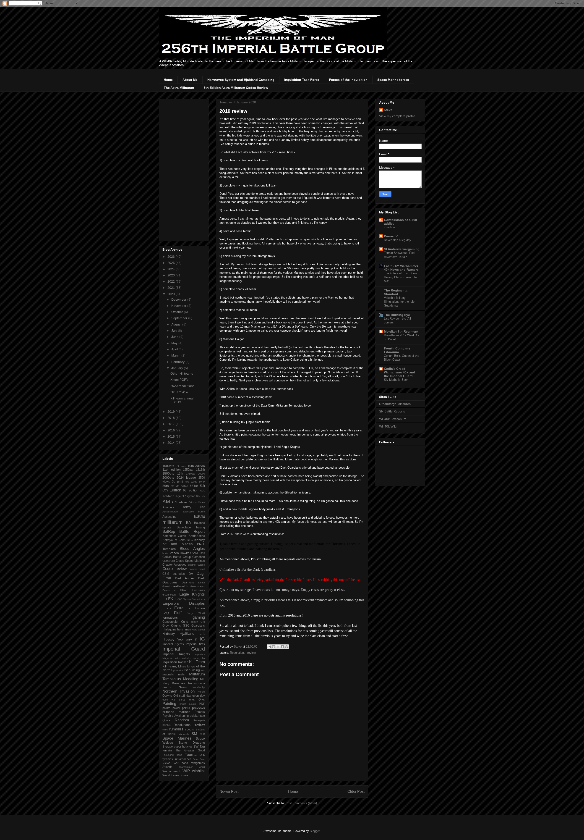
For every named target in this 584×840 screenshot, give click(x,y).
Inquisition (169, 662)
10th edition (196, 466)
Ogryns (167, 695)
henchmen (184, 629)
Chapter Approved (174, 564)
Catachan (198, 557)
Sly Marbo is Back (396, 379)
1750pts (190, 473)
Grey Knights (171, 625)
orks (192, 699)
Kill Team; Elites (174, 666)
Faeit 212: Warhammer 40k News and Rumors (401, 267)
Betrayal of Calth (173, 540)
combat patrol (197, 569)
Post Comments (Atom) (301, 803)
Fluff (178, 613)
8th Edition (171, 490)
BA (188, 522)
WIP (186, 771)
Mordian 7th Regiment (401, 331)
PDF (202, 704)
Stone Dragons (192, 742)
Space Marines (176, 738)
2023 (171, 275)
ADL (202, 490)
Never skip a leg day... (399, 240)
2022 (171, 281)
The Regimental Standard (396, 292)
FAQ (165, 613)
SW (195, 746)
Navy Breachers (173, 683)
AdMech (168, 496)
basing (200, 527)
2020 (171, 294)
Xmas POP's (179, 379)
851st (194, 486)
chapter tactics (196, 564)
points (166, 708)
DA (191, 573)
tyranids (167, 759)
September (179, 318)
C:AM (194, 553)
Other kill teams (181, 373)
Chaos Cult (168, 560)
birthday (199, 540)
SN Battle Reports (392, 411)
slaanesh (184, 734)
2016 (171, 430)
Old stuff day (182, 695)
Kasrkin (183, 662)
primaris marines (176, 712)
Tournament (195, 754)
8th (202, 485)
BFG (190, 540)
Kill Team (197, 662)
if (196, 639)
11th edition (171, 469)
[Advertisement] (183, 168)
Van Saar (199, 759)
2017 (171, 424)
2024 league (186, 477)
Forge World (196, 613)
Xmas (184, 775)
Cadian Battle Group (176, 557)
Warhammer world (192, 767)
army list (194, 507)
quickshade (197, 715)
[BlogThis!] (273, 646)
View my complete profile (397, 116)
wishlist (198, 771)
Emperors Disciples (183, 603)
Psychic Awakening (175, 715)
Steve (388, 110)
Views (166, 763)
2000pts (168, 477)
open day (198, 695)
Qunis (166, 720)
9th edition (191, 490)
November (179, 305)
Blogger (315, 831)
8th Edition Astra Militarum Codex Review (236, 87)
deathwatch (180, 586)
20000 (201, 473)
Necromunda (196, 683)
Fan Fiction (196, 608)
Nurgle (201, 691)
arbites (183, 502)
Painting (169, 703)
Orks (201, 699)
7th (172, 486)
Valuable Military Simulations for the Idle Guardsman (399, 301)
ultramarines (183, 759)
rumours (176, 729)
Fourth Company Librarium (397, 350)
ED (164, 599)
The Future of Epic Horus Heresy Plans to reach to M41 (400, 277)
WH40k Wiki (387, 426)
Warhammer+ (171, 771)
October (177, 312)
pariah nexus (188, 704)
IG (202, 639)
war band (181, 763)
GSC (186, 625)
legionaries (177, 670)
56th (165, 486)
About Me (190, 79)
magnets (168, 674)
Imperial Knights (176, 654)
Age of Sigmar (185, 496)
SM (194, 734)
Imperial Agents (173, 644)
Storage (167, 746)
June (175, 337)
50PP (202, 481)
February (178, 362)
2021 (171, 287)
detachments (197, 586)
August (176, 324)
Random (182, 720)
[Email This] (269, 646)
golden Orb (198, 621)
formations (170, 617)
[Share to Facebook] (282, 646)
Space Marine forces (393, 79)
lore (203, 670)
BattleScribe (197, 536)
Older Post (356, 791)
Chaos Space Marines (190, 560)
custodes (179, 573)
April (175, 349)
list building (192, 670)
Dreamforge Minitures (395, 404)
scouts (189, 729)
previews (198, 708)
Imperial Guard (183, 649)
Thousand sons (172, 754)
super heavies (183, 746)
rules (165, 729)
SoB (202, 734)
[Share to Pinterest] (286, 646)
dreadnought (169, 594)
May (174, 343)
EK (170, 599)
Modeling (190, 679)
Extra (178, 608)
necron (167, 687)
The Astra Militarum (179, 87)
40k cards (191, 481)
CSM (165, 573)
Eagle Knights (192, 594)
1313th (200, 469)
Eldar (178, 599)
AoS (174, 502)
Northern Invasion (178, 691)
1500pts (168, 473)
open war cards (173, 699)
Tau (202, 746)
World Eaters (171, 775)
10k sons (180, 466)
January (177, 368)
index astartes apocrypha (190, 658)
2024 (171, 269)
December (179, 299)
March (176, 355)
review (251, 652)
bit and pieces (177, 544)
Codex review (174, 569)
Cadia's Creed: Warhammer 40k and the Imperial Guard (399, 372)
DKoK (184, 590)
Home (168, 79)
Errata (166, 608)
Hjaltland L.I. (192, 633)
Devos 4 (168, 590)
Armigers (168, 507)
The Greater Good (190, 750)
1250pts (188, 469)
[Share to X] (278, 646)
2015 (171, 436)
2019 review (179, 392)
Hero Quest (198, 629)
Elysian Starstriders (194, 599)
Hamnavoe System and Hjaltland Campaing (240, 79)
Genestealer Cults (175, 621)
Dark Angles (185, 578)
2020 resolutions (182, 386)
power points (181, 708)
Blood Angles (192, 548)
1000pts (168, 466)
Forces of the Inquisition (348, 79)
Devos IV (391, 236)
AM (166, 501)
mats (181, 674)
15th (180, 473)
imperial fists (195, 644)
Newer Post (228, 791)
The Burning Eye (397, 315)
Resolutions (237, 652)
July (174, 330)
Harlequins (169, 629)
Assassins (169, 516)
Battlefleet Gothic (174, 536)
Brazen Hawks (179, 553)
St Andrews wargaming (402, 249)
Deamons (188, 582)
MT (202, 679)
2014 (171, 442)
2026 (171, 256)
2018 (171, 418)
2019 (171, 411)
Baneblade (184, 527)
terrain (167, 750)
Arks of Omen (197, 502)
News (183, 687)
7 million (389, 227)
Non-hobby (199, 687)
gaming (199, 617)
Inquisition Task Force (301, 79)
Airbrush (200, 496)
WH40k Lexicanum (392, 419)
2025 (171, 263)
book (165, 553)
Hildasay (168, 633)
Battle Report (192, 531)
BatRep (168, 531)
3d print (177, 481)
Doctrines (198, 590)
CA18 (202, 553)
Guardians (198, 625)
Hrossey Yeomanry (177, 639)
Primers (200, 712)
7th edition (182, 486)
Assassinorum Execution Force (183, 511)
